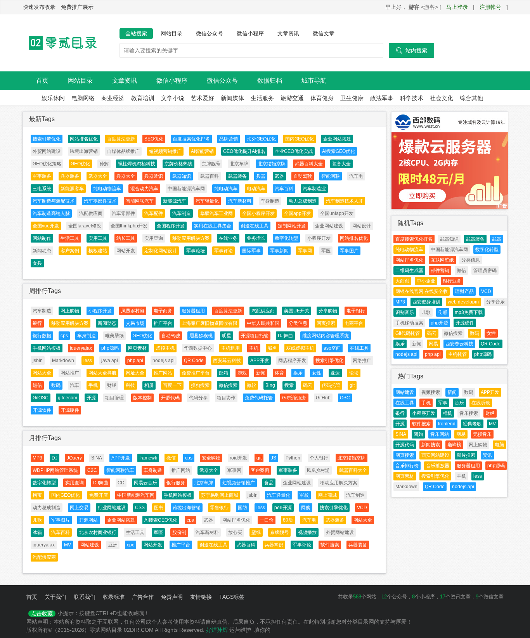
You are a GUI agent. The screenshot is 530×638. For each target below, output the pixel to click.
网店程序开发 (292, 360)
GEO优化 (80, 163)
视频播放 (307, 532)
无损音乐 (482, 434)
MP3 (37, 458)
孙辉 (104, 163)
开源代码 (170, 397)
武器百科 (209, 176)
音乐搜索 (468, 413)
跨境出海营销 (84, 151)
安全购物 (211, 458)
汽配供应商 (90, 213)
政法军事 (381, 98)
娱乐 (298, 373)
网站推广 (70, 373)
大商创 (402, 281)
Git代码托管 (407, 333)
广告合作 (143, 597)
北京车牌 (239, 163)
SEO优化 (153, 139)
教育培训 (142, 98)
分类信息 (298, 323)
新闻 (260, 373)
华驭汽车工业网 (216, 213)
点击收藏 (42, 613)
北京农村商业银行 (97, 532)
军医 (326, 250)
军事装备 (42, 176)
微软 (251, 385)
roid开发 (238, 458)
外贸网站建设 (47, 151)
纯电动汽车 (225, 188)
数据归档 (269, 80)
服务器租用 (193, 311)
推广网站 (163, 373)
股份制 (179, 532)
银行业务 (452, 281)
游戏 (242, 373)
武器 (279, 176)
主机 (253, 348)
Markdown (63, 360)
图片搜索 (466, 455)
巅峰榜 (454, 444)
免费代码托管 (259, 397)
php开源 (439, 323)
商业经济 (113, 98)
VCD (362, 507)
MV (67, 545)
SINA (96, 458)
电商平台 (354, 323)
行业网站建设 (112, 507)
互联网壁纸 (442, 260)
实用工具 (97, 238)
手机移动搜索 (409, 323)
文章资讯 (288, 33)
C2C (92, 470)
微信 (171, 458)
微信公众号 (209, 33)
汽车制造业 (314, 188)
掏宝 (37, 495)
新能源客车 (72, 188)
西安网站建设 (435, 455)
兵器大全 (125, 176)
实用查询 (153, 238)
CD (121, 482)
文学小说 (172, 98)
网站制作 (42, 238)
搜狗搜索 (200, 385)
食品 (269, 482)
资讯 (487, 455)
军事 (442, 403)
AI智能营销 (202, 151)
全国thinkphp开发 (129, 226)
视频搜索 (430, 392)
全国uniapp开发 (336, 213)
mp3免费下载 (469, 312)
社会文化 (441, 98)
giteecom (67, 397)
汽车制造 (181, 213)
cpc (130, 545)
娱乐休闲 (53, 98)
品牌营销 (228, 139)
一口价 (267, 520)
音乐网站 (439, 434)
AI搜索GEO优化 (338, 151)
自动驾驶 (302, 176)
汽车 (74, 385)
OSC (345, 397)
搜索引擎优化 (47, 139)
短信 (37, 385)
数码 (56, 385)
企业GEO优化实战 (294, 151)
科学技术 (411, 98)
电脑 (499, 444)
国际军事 (251, 250)
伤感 (442, 312)
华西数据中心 (198, 348)
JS (273, 458)
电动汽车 (256, 188)
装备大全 (341, 163)
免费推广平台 (196, 373)
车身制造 (270, 201)
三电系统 (42, 188)
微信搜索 (228, 385)
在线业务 (228, 238)
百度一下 (172, 385)
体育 (279, 373)
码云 (307, 385)
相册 (149, 385)
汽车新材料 (239, 201)
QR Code (194, 360)
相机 (447, 413)
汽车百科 (284, 188)
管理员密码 (485, 270)
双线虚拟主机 (300, 348)
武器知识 (181, 176)
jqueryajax (81, 348)
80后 (288, 520)
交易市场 (135, 323)
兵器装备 (70, 176)
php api (135, 360)
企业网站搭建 (337, 139)
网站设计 (361, 226)
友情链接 (201, 597)
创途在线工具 (254, 226)
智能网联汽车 (140, 201)
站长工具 (125, 238)
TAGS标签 (231, 597)
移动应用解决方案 (191, 238)
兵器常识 (153, 176)
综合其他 (471, 98)
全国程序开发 (171, 226)
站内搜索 (411, 50)
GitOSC (40, 397)
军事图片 (349, 250)
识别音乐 (404, 312)
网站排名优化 (84, 139)
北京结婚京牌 (272, 163)
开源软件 (42, 410)
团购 (418, 434)
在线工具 (359, 348)
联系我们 (84, 597)
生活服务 (262, 98)
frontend (447, 423)
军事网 (305, 250)
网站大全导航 (102, 373)
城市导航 (313, 80)
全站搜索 (136, 33)
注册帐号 (490, 7)
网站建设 (89, 545)
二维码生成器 (409, 270)
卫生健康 (352, 98)
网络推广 (362, 360)
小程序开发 (319, 238)
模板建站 (97, 250)
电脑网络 (83, 98)
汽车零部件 (123, 213)
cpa (190, 520)
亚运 (335, 373)
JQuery (74, 458)
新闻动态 (42, 250)
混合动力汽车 (144, 188)
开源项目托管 (254, 335)
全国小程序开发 (258, 213)
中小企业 (426, 281)
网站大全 (42, 373)
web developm (463, 302)
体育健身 (322, 98)
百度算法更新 (121, 139)
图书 (158, 507)
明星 (226, 335)
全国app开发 (297, 213)
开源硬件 (70, 410)
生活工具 (70, 238)
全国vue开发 (46, 226)
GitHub (323, 397)
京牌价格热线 (178, 163)
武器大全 (97, 176)
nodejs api (163, 360)
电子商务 (163, 311)
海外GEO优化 (261, 139)
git (352, 385)
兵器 (260, 176)
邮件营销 (440, 270)
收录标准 (114, 597)
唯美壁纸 (114, 335)
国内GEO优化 (299, 139)
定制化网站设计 (160, 250)
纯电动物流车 (107, 188)
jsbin (38, 360)
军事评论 (223, 250)
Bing (270, 385)
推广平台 (163, 323)
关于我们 (55, 597)
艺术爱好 (202, 98)
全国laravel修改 (84, 226)
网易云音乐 (145, 482)
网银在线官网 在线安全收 (421, 291)
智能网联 (330, 176)
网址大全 (135, 373)
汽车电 (356, 176)
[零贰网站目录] (61, 43)
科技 (130, 385)
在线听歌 (480, 403)
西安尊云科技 (227, 360)
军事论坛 (195, 250)
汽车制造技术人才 (344, 201)
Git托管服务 (294, 397)
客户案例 (70, 250)
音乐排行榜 (407, 465)
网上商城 (327, 495)
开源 (91, 397)
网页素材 (137, 348)
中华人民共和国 (263, 323)
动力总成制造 (303, 201)
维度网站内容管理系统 (325, 335)
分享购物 (328, 311)
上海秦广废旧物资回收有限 (209, 323)
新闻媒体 (232, 98)
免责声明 (172, 597)
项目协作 (226, 397)
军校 (304, 495)
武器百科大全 (309, 163)
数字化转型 (286, 238)
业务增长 (256, 238)
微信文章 (323, 33)
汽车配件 (153, 213)
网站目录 (171, 33)
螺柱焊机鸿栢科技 (136, 163)
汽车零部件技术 (100, 201)
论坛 (354, 373)
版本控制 (142, 397)
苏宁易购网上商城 (219, 495)
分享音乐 (495, 302)
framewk (148, 458)
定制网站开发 (292, 226)
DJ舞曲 (285, 335)
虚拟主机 (165, 348)
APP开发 (259, 360)
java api (109, 360)
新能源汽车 (174, 201)
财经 (111, 385)
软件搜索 (329, 545)
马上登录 (457, 7)
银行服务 (175, 482)
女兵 (37, 263)
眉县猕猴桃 (201, 335)
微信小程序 (250, 33)
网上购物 (70, 311)
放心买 (235, 532)
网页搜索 (326, 323)
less (87, 360)
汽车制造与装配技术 (53, 201)
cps (64, 335)
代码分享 (198, 397)
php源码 (110, 348)
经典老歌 (472, 423)
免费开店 (98, 495)
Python (293, 458)
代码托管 (331, 385)
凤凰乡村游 (132, 311)
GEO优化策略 (47, 163)
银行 (37, 323)
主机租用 (230, 348)
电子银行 (355, 311)
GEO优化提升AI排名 (244, 151)
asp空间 (332, 348)
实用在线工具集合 (212, 226)
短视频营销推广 (165, 151)
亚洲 (113, 545)
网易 (433, 344)
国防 (242, 507)
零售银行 (219, 507)
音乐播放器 (437, 465)
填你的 (262, 630)
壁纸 (256, 532)
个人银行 (319, 458)
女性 (316, 373)
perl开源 (283, 507)
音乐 (459, 403)
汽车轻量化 (207, 201)
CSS (140, 507)
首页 (42, 80)
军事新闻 (279, 250)
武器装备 (237, 176)
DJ (54, 458)
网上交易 (79, 507)
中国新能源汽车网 (186, 188)
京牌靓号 (211, 163)
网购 (305, 507)
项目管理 (114, 397)
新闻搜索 (430, 444)
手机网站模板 (47, 348)
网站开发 (125, 250)
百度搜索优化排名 (191, 139)
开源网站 (88, 520)
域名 (272, 348)
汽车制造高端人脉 (51, 213)
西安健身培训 (426, 302)
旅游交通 (292, 98)
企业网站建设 (329, 226)
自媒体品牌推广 (123, 151)
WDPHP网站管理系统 (55, 470)
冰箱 (37, 532)
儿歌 (37, 520)
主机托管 (457, 354)
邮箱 (223, 373)
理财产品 (464, 291)
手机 (93, 385)
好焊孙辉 (217, 630)
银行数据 (42, 335)
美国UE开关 (296, 311)
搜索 (289, 385)
